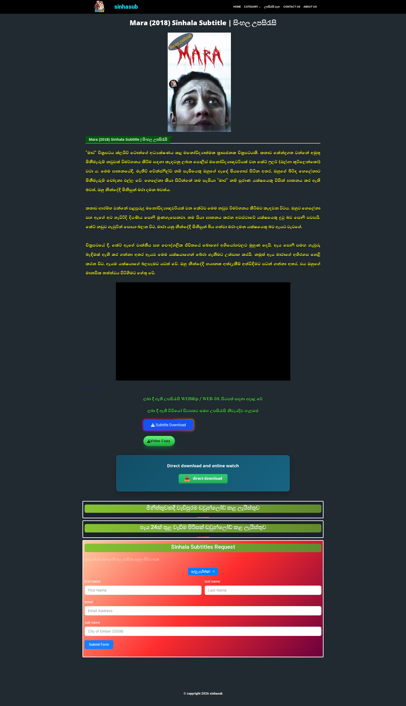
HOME (237, 6)
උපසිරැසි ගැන (272, 6)
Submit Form (99, 645)
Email (89, 602)
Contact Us (291, 6)
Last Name (212, 581)
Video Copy (160, 441)
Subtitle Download (170, 425)
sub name (92, 623)
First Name (92, 581)
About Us (310, 6)
